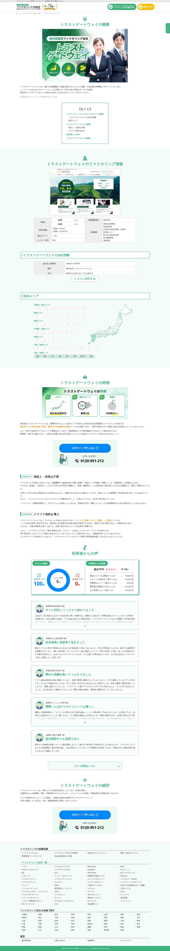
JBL (23, 873)
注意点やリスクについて (97, 853)
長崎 (23, 930)
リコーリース (125, 901)
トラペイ (91, 891)
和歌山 (90, 924)
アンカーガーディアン (30, 894)
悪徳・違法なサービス (129, 853)
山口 (56, 927)
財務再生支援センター (96, 876)
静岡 (105, 920)
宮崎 (89, 930)
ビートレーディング (29, 888)
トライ (24, 866)
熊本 (73, 930)
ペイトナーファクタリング (130, 882)
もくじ (168, 28)
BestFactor (92, 866)
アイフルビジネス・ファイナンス (35, 891)
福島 (122, 914)
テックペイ (124, 894)
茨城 (73, 917)
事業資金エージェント (63, 888)
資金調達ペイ (93, 904)
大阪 (23, 924)
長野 (40, 920)
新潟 (122, 917)
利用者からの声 (72, 134)
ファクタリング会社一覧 (34, 862)
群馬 (105, 917)
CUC (56, 904)
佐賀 (56, 930)
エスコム (91, 888)
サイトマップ (125, 940)
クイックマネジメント (30, 898)
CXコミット (124, 869)
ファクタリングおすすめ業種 (66, 853)
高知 (105, 927)
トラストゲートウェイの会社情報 (82, 117)
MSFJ (57, 891)
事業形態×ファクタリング (32, 856)
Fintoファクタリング (30, 869)
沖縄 (122, 930)
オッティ (58, 898)
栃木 (89, 917)
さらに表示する (86, 278)
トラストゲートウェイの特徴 (78, 124)
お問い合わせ (60, 940)
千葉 (56, 917)
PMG (122, 866)
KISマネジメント (94, 894)
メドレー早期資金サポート (32, 901)
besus (57, 885)
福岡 (138, 927)
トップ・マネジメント (63, 876)
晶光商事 (123, 898)
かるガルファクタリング (64, 901)
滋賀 (105, 924)
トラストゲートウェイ (63, 879)
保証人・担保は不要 (76, 127)
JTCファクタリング (127, 873)
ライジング (92, 901)
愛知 (89, 920)
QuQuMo (91, 869)
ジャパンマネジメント (96, 879)
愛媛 (89, 927)
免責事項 (91, 940)
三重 (122, 920)
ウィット (25, 885)
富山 (73, 920)
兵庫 (56, 924)
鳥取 (23, 927)
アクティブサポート (95, 882)
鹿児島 (106, 930)
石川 (138, 917)
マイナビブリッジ (29, 882)
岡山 (138, 924)
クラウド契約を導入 (76, 130)
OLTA (122, 891)
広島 (122, 924)
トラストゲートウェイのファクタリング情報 (85, 114)
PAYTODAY (92, 873)
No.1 (57, 873)
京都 (40, 924)
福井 (56, 920)
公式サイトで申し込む (83, 447)
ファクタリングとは (29, 853)
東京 (138, 914)
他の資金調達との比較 (63, 856)
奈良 (73, 924)
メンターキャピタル (62, 869)
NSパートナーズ (28, 904)
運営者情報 (26, 940)
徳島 (122, 927)
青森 (40, 914)
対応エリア (73, 120)
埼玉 (40, 917)
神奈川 (24, 917)
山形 (105, 914)
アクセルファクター (62, 866)
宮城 (89, 914)
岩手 (56, 914)
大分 (40, 930)
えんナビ (58, 882)
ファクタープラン (29, 879)
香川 (73, 927)
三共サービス (125, 888)
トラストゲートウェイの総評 (78, 138)
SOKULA (123, 876)
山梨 (23, 920)
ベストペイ (26, 876)
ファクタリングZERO (128, 879)
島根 (40, 927)
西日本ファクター (94, 898)
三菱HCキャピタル (95, 885)
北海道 (24, 914)
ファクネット (60, 894)
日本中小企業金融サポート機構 (132, 885)
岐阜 (138, 920)
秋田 (73, 914)
